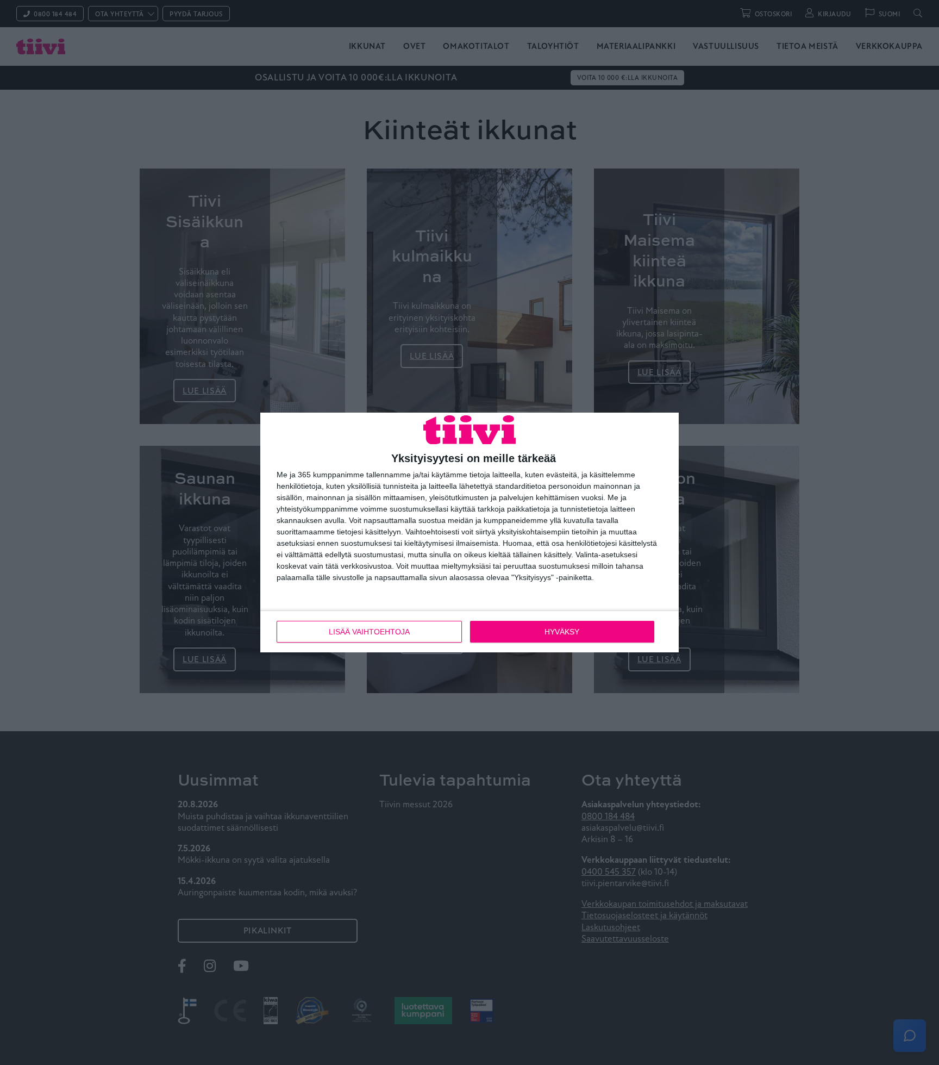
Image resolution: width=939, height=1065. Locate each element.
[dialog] (469, 533)
